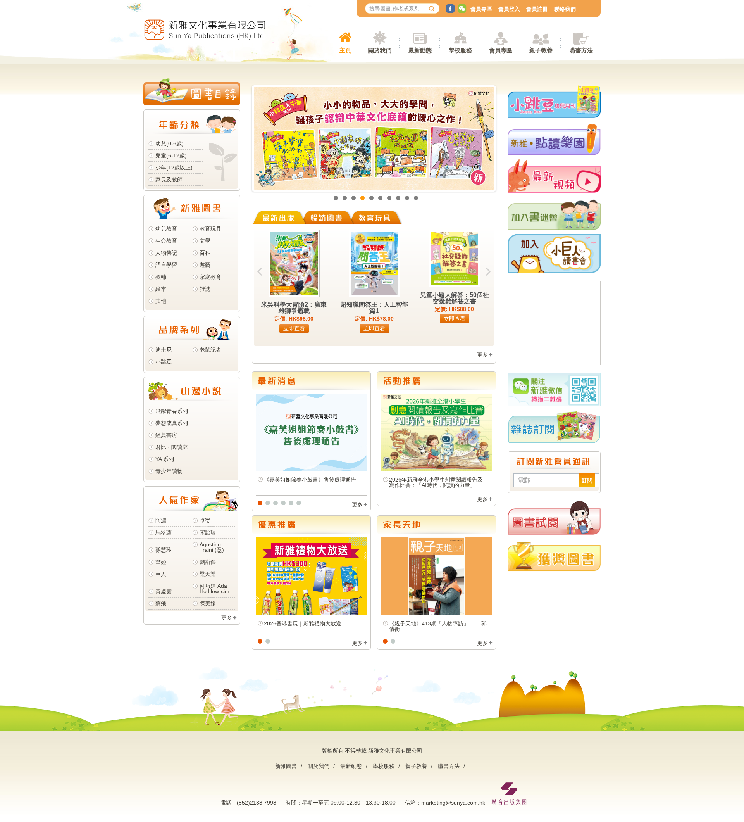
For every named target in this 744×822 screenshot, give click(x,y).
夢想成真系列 (171, 423)
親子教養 (416, 766)
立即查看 (294, 328)
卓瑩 (205, 520)
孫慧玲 (163, 550)
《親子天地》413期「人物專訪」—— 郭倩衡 (438, 626)
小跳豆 (163, 362)
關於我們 (318, 766)
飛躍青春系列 (171, 411)
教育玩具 (210, 229)
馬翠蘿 (163, 532)
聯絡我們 (565, 9)
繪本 (160, 289)
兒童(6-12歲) (172, 155)
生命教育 (166, 241)
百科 (205, 253)
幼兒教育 (166, 229)
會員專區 (481, 9)
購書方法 (449, 766)
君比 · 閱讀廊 (171, 447)
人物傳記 (166, 253)
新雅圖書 (286, 766)
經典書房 (166, 435)
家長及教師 (169, 179)
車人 (160, 574)
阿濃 (160, 520)
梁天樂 (208, 574)
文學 (205, 241)
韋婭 (160, 562)
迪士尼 (163, 350)
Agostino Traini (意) (212, 547)
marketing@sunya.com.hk (453, 803)
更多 (226, 617)
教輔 (160, 277)
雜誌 (205, 289)
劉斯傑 (208, 562)
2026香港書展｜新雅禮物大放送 (302, 623)
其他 (160, 301)
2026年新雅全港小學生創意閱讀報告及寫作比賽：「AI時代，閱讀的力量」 (436, 482)
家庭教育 (210, 277)
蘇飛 (160, 603)
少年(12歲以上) (174, 167)
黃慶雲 (163, 591)
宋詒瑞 (208, 532)
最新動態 (351, 766)
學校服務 (460, 50)
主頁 (345, 50)
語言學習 (166, 265)
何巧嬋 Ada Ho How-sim (214, 588)
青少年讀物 (169, 471)
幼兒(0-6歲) (169, 143)
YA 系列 (164, 459)
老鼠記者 (210, 350)
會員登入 (509, 9)
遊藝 (205, 265)
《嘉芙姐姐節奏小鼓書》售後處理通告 (310, 480)
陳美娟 (208, 603)
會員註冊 (537, 9)
